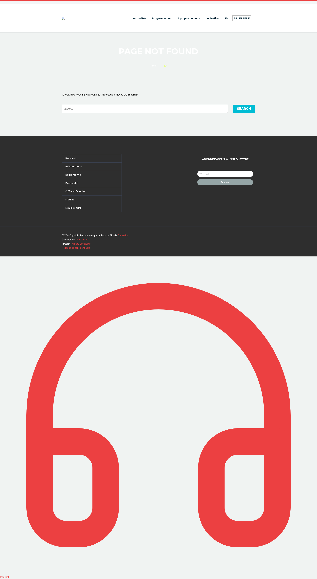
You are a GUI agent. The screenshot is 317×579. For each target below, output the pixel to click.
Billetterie (242, 18)
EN (227, 18)
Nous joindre (73, 207)
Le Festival (212, 18)
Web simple (82, 239)
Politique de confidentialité (76, 247)
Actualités (139, 18)
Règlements (73, 174)
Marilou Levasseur (81, 243)
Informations (73, 166)
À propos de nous (188, 18)
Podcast (70, 158)
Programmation (162, 18)
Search (244, 109)
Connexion (123, 235)
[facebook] (131, 157)
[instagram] (137, 157)
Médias (69, 199)
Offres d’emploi (75, 191)
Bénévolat (71, 183)
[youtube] (143, 157)
